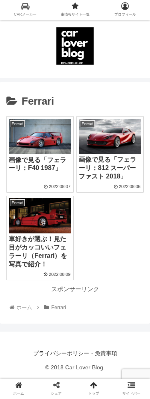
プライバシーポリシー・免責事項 (75, 353)
